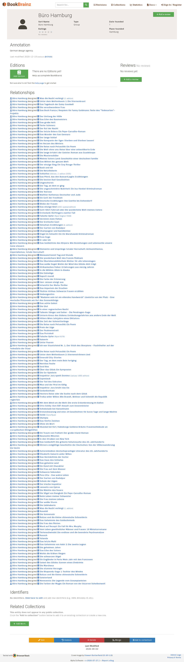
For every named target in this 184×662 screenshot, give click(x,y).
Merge (117, 640)
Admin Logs (176, 655)
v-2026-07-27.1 (92, 660)
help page (39, 83)
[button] (152, 5)
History (68, 640)
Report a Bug (108, 660)
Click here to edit (34, 598)
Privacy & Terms (174, 657)
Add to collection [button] (143, 640)
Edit (42, 640)
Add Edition (19, 76)
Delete (92, 640)
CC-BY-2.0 (107, 655)
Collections (119, 5)
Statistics (137, 5)
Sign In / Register (172, 5)
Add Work (20, 623)
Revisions (101, 5)
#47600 (48, 57)
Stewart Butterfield (93, 655)
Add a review (164, 14)
